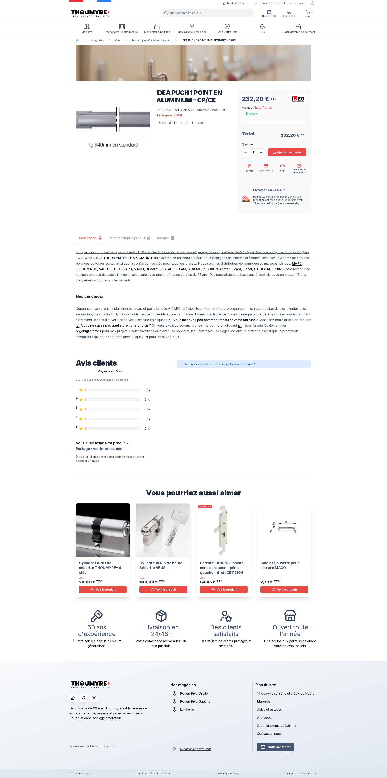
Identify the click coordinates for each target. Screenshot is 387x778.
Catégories (97, 40)
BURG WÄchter (218, 269)
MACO (139, 269)
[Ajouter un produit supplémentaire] (261, 152)
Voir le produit (106, 589)
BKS (162, 269)
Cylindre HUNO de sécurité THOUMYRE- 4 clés (100, 568)
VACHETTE (107, 269)
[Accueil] (77, 40)
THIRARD (125, 269)
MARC (297, 263)
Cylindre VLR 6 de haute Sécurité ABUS (160, 565)
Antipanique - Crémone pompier (150, 40)
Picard (236, 269)
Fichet (247, 269)
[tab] (90, 238)
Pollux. (277, 269)
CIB (256, 269)
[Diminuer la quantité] (246, 152)
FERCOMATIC (86, 269)
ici (146, 337)
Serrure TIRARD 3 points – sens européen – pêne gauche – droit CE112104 (223, 568)
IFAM (182, 269)
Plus (117, 40)
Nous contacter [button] (279, 747)
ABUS (172, 269)
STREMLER (196, 269)
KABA (265, 269)
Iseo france (263, 108)
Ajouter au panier (289, 152)
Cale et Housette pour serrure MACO (279, 565)
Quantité (247, 144)
